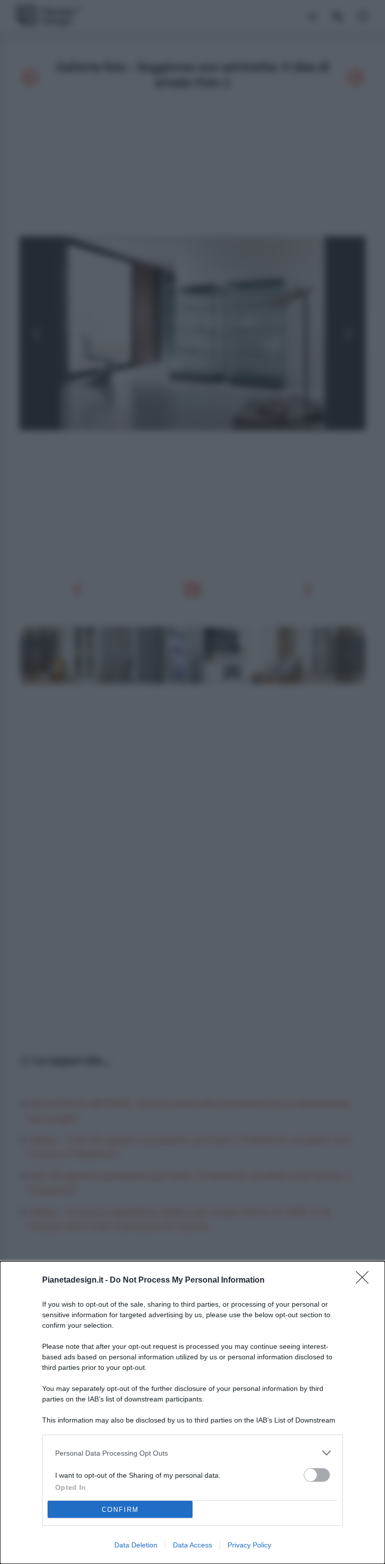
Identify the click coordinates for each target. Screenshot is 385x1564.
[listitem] (192, 1453)
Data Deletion (135, 1545)
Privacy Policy (249, 1545)
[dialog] (192, 1412)
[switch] (317, 1475)
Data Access (192, 1545)
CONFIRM (120, 1509)
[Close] (365, 1280)
